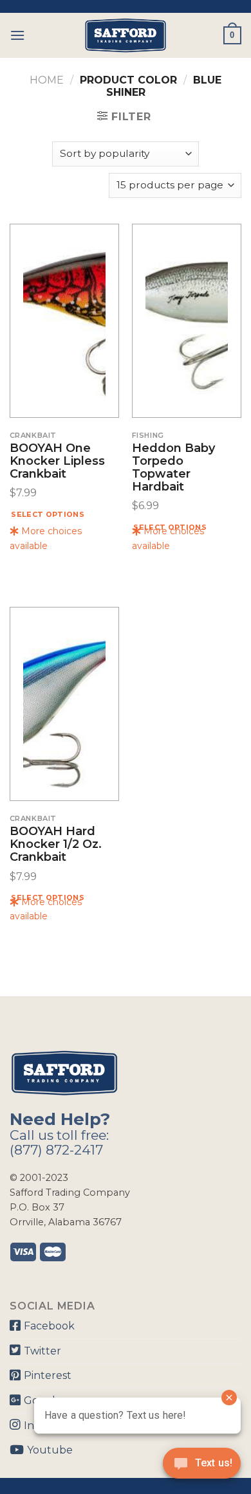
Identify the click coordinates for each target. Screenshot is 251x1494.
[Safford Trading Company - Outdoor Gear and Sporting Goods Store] (125, 35)
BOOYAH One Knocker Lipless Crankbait (57, 461)
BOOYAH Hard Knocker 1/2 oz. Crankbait (56, 844)
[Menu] (17, 35)
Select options (47, 514)
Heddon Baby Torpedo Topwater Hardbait (173, 467)
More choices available (46, 538)
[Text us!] (202, 1467)
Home (47, 80)
